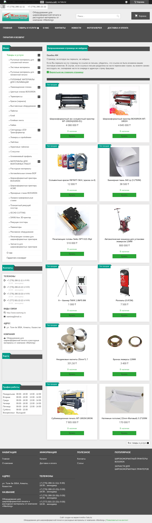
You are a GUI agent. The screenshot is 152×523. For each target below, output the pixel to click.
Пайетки (14, 111)
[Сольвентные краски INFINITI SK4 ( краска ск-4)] (72, 162)
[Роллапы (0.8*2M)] (124, 282)
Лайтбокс (14, 142)
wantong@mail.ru (14, 316)
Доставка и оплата (118, 28)
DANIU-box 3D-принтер (20, 217)
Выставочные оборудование (23, 106)
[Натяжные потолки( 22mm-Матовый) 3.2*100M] (124, 400)
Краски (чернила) (18, 101)
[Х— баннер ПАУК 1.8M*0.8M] (72, 282)
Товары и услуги (27, 28)
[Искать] (118, 16)
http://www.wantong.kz (16, 313)
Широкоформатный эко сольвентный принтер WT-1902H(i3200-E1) (72, 120)
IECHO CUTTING (18, 213)
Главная (7, 28)
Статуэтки (14, 151)
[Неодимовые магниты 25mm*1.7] (72, 341)
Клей (12, 115)
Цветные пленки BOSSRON (22, 92)
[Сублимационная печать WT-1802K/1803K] (72, 400)
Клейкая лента (17, 120)
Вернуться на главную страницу (66, 72)
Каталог (43, 459)
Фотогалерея (94, 28)
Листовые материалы (20, 67)
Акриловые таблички (19, 147)
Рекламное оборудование (21, 232)
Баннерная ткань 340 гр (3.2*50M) (124, 180)
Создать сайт (51, 2)
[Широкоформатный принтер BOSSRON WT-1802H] (124, 100)
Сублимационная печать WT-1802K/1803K (72, 418)
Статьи (80, 463)
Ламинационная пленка (20, 87)
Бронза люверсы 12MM (124, 359)
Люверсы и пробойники (20, 137)
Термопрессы (16, 96)
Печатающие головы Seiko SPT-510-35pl (72, 239)
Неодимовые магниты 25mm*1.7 (72, 359)
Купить (72, 136)
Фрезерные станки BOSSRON (23, 193)
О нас (46, 28)
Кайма (13, 125)
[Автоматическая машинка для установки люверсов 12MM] (124, 221)
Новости (76, 28)
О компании (7, 463)
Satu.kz (89, 517)
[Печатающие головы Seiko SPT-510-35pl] (72, 221)
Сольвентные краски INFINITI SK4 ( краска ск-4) (72, 180)
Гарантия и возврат (13, 37)
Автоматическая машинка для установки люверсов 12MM (124, 240)
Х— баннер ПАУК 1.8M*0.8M (72, 300)
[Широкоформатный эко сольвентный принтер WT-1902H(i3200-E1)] (72, 100)
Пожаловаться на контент (117, 520)
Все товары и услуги (137, 443)
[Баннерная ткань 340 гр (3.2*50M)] (124, 162)
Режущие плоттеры (19, 222)
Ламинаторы (16, 227)
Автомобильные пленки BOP (23, 173)
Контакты (60, 28)
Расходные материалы (20, 169)
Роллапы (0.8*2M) (124, 300)
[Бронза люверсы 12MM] (124, 341)
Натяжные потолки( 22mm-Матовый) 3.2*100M (124, 418)
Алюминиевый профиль (21, 156)
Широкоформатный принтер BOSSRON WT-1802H (124, 120)
